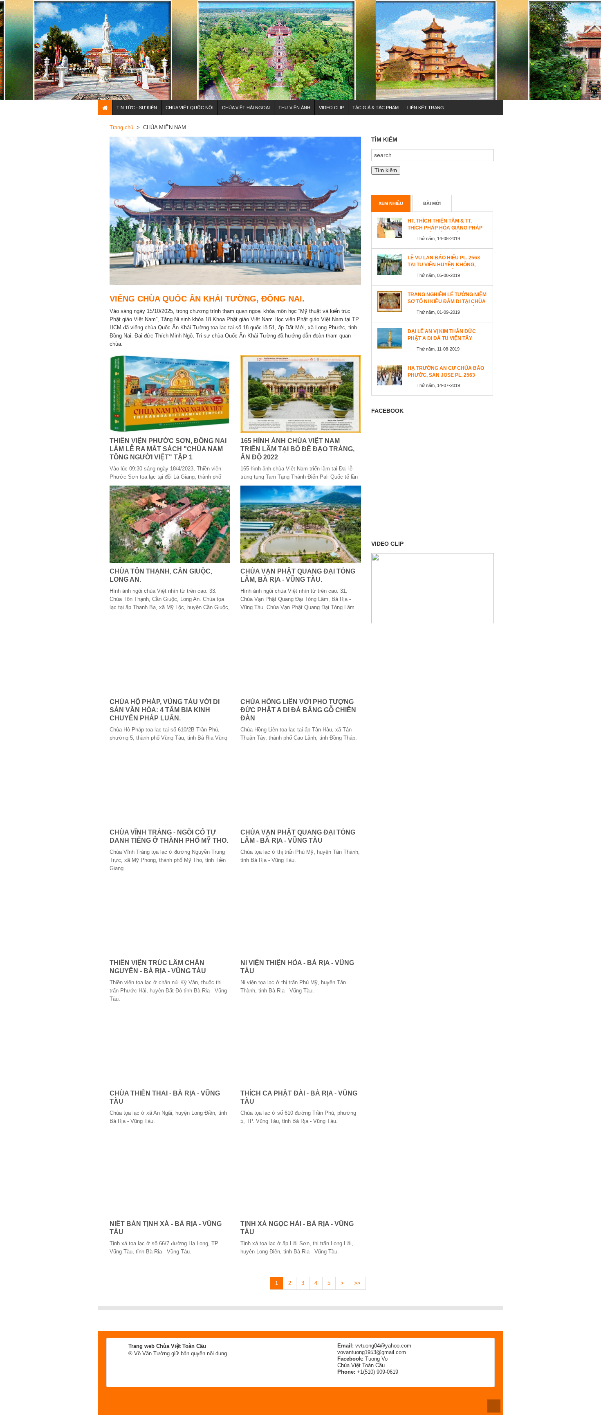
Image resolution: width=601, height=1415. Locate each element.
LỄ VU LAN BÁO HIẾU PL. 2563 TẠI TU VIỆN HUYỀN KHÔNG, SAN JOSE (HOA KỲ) (444, 264)
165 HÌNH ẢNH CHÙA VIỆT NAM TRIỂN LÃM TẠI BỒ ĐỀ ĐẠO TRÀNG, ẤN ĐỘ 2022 (297, 449)
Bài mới (432, 203)
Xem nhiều (391, 203)
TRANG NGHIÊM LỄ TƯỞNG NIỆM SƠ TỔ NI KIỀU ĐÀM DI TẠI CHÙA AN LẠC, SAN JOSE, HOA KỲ (447, 301)
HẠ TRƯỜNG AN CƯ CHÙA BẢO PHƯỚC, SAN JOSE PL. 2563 (446, 371)
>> (357, 1283)
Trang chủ (121, 127)
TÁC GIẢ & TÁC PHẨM (375, 107)
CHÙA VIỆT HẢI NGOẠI (246, 107)
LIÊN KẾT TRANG (425, 107)
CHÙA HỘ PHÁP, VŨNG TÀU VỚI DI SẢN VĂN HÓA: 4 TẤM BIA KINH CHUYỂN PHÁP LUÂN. (165, 710)
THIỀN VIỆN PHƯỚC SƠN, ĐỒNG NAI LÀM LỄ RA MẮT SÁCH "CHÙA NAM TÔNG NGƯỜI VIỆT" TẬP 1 (168, 449)
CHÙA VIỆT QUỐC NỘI (189, 107)
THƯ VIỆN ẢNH (294, 107)
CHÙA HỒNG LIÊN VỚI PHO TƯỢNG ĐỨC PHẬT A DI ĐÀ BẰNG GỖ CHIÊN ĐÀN (298, 710)
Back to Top (493, 1406)
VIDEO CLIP (331, 107)
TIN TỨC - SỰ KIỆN (137, 107)
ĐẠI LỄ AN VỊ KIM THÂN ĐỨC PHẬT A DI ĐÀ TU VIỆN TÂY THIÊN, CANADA (442, 338)
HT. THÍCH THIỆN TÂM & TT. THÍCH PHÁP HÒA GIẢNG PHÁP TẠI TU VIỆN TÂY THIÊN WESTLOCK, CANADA (445, 231)
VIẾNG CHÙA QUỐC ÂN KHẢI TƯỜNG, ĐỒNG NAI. (207, 298)
